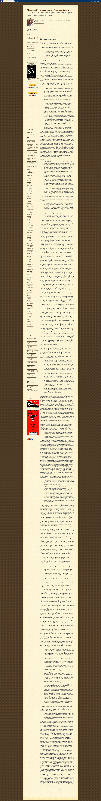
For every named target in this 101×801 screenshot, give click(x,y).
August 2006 (29, 204)
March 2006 (29, 196)
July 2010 (29, 280)
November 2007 (30, 228)
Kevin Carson (42, 20)
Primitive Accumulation (32, 361)
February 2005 (30, 175)
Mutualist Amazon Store (32, 166)
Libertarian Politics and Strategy (32, 380)
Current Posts (29, 327)
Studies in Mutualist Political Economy (31, 47)
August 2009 (29, 262)
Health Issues (29, 389)
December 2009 (30, 269)
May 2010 (29, 277)
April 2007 (29, 217)
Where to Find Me (30, 142)
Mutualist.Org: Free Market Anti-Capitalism (33, 43)
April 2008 (29, 237)
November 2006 (30, 209)
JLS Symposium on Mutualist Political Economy (31, 52)
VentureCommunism (65, 399)
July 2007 (29, 222)
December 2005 (30, 191)
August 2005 (29, 185)
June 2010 (29, 279)
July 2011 (28, 300)
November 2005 (30, 190)
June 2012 (29, 311)
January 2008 (29, 232)
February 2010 (30, 272)
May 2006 (29, 199)
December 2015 (30, 321)
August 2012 (29, 313)
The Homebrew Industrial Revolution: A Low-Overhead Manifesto (32, 39)
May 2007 (29, 219)
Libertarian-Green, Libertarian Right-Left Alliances (31, 377)
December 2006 (30, 211)
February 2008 (30, 233)
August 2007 (29, 224)
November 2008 (30, 248)
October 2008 (29, 246)
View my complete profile (39, 23)
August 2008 (29, 243)
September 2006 (30, 206)
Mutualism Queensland (31, 161)
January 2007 (29, 212)
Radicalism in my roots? (31, 155)
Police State (29, 391)
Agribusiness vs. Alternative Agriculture (32, 348)
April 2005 (29, 178)
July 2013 (29, 316)
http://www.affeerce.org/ (46, 352)
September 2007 (30, 225)
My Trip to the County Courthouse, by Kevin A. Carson (31, 158)
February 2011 (29, 292)
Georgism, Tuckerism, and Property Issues (32, 385)
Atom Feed (29, 169)
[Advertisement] (58, 31)
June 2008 (29, 240)
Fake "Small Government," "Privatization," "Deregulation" (32, 358)
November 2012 (30, 314)
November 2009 (30, 267)
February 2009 (30, 253)
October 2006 (29, 207)
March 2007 (29, 216)
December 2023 (30, 326)
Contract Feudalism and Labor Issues (32, 345)
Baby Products (30, 129)
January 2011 (29, 290)
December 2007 (30, 230)
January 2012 (29, 309)
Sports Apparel (30, 126)
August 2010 (29, 282)
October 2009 (29, 266)
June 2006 (29, 201)
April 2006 (29, 198)
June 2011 (29, 298)
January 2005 (29, 173)
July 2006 (29, 203)
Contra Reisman (30, 387)
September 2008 (30, 245)
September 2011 (30, 303)
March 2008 (29, 235)
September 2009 (30, 264)
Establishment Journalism (32, 390)
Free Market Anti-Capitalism (30, 383)
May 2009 (29, 258)
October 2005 (29, 188)
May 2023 (29, 324)
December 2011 (30, 308)
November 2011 (30, 306)
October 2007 (29, 227)
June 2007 (29, 220)
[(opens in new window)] (33, 64)
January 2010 (29, 271)
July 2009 (29, 261)
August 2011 (29, 301)
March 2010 (29, 274)
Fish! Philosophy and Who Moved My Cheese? (32, 351)
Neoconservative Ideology (32, 362)
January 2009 (29, 251)
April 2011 (29, 295)
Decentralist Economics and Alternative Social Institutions (32, 342)
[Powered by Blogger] (30, 439)
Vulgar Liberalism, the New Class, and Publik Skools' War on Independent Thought (32, 372)
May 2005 (29, 180)
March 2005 (29, 177)
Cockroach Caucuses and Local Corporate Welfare (32, 368)
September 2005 (30, 186)
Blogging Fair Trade (31, 135)
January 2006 (29, 193)
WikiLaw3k (29, 132)
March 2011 (29, 293)
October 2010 (29, 285)
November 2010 (30, 287)
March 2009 (29, 254)
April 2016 (29, 322)
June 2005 (29, 182)
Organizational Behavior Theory (32, 339)
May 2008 (29, 238)
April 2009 (29, 256)
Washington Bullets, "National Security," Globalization (31, 365)
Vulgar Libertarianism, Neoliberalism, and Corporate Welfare (31, 354)
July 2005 (29, 183)
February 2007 (30, 214)
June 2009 (29, 259)
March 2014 (29, 319)
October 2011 (29, 305)
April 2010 (29, 275)
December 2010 (30, 288)
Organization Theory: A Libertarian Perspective (32, 56)
